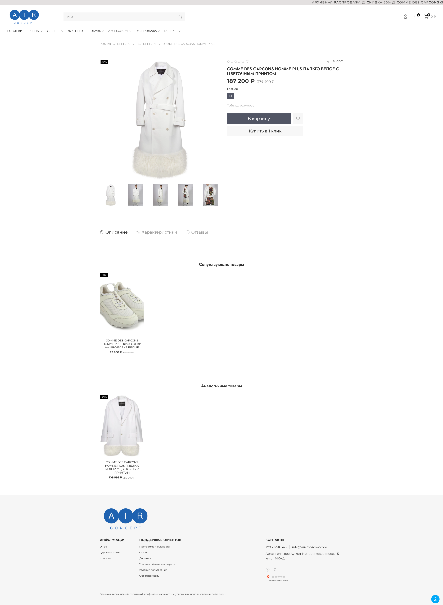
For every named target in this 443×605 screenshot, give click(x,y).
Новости (105, 558)
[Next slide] (216, 120)
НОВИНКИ (14, 31)
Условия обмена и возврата (157, 564)
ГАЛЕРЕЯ (171, 31)
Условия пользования (153, 569)
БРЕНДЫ (33, 31)
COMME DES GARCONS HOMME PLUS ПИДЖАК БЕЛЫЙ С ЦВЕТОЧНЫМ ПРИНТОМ (122, 467)
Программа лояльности (154, 546)
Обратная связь (149, 575)
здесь (222, 594)
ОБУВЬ (96, 31)
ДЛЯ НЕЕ (53, 31)
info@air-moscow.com (309, 547)
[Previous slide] (105, 120)
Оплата (143, 552)
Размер (232, 89)
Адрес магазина (110, 552)
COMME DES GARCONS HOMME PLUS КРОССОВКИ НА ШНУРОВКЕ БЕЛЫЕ (122, 344)
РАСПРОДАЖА (146, 31)
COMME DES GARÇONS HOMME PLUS (188, 44)
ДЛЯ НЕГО (75, 31)
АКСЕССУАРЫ (118, 31)
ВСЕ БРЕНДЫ (146, 44)
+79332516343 (276, 547)
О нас (103, 546)
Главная (105, 44)
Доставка (145, 558)
